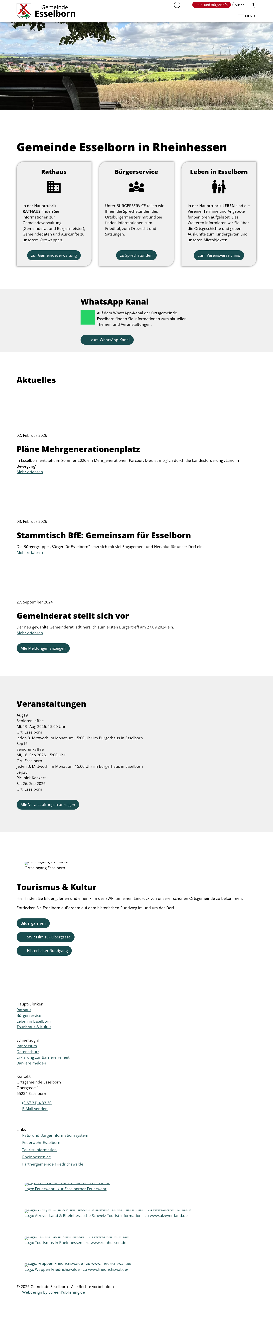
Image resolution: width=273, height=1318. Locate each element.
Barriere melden (31, 1063)
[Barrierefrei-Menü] (177, 5)
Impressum (27, 1045)
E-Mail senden (35, 1108)
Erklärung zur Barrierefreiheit (43, 1057)
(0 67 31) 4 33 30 (37, 1103)
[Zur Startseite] (46, 11)
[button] (186, 5)
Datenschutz (28, 1051)
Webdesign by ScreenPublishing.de (53, 1292)
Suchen (253, 5)
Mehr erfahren (30, 471)
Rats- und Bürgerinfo (211, 4)
